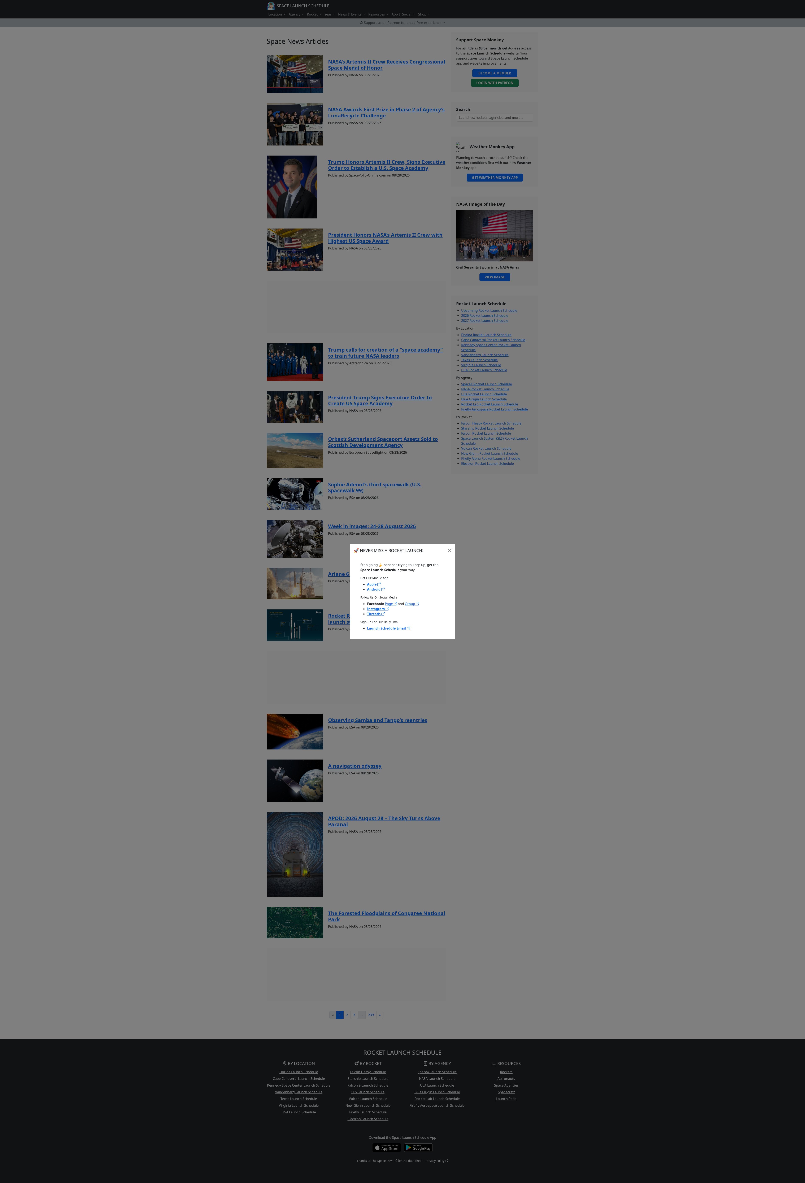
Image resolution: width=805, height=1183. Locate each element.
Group (410, 603)
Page (389, 603)
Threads (374, 614)
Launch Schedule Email (387, 628)
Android (374, 589)
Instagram (376, 608)
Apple (372, 584)
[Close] (449, 550)
